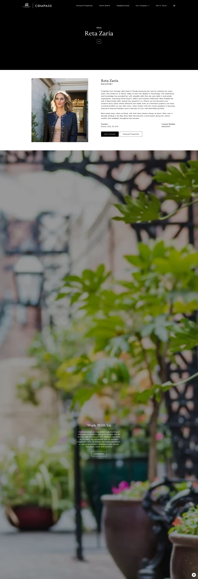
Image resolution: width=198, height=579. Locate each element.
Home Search (104, 6)
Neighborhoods (123, 6)
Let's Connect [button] (110, 134)
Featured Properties (131, 134)
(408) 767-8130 (112, 126)
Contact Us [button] (99, 454)
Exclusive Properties (84, 6)
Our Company (141, 6)
